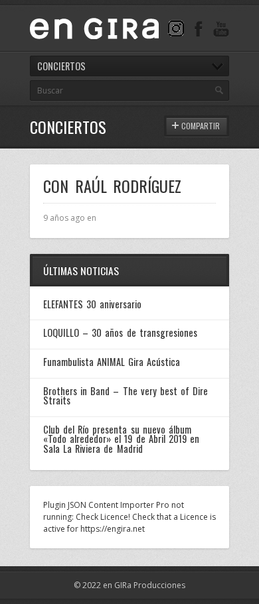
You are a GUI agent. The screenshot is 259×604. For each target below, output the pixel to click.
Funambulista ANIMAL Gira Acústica (111, 362)
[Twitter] (176, 28)
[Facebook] (199, 28)
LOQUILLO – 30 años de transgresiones (120, 332)
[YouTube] (221, 28)
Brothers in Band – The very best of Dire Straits (125, 395)
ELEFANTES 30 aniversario (92, 304)
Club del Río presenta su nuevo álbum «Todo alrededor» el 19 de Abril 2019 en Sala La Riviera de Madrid (121, 438)
